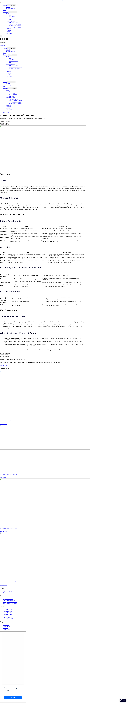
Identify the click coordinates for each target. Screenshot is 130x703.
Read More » (3, 424)
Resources (5, 12)
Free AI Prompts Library (15, 24)
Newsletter (8, 30)
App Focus (12, 16)
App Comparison (13, 18)
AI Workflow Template (15, 25)
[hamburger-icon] (0, 2)
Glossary (8, 31)
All (10, 15)
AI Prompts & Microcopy (15, 27)
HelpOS (8, 7)
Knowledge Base (10, 8)
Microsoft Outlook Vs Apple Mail (8, 528)
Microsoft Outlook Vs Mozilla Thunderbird (11, 474)
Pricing (4, 10)
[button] (3, 42)
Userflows (8, 28)
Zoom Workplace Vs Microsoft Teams (10, 581)
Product (5, 5)
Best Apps (11, 19)
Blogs (7, 13)
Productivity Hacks (10, 21)
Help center (9, 33)
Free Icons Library (13, 22)
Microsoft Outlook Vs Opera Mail (8, 420)
